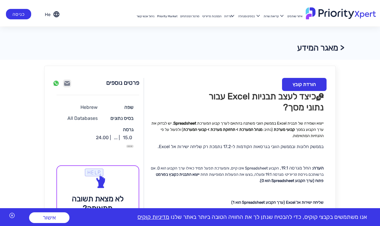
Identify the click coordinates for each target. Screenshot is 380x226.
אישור (49, 217)
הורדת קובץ (304, 84)
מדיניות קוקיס (153, 217)
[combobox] (46, 14)
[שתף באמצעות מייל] (67, 83)
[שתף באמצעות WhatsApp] (56, 83)
